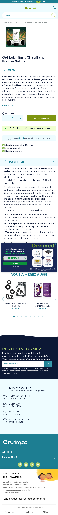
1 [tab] (14, 317)
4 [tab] (26, 317)
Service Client (9, 457)
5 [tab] (31, 317)
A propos (7, 452)
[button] (15, 258)
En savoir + (7, 105)
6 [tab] (35, 317)
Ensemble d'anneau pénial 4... (15, 304)
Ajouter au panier (41, 118)
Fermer (15, 263)
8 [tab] (43, 317)
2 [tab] (18, 317)
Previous (3, 298)
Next (54, 298)
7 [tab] (39, 317)
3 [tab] (22, 317)
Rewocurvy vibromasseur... (42, 304)
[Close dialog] (55, 244)
